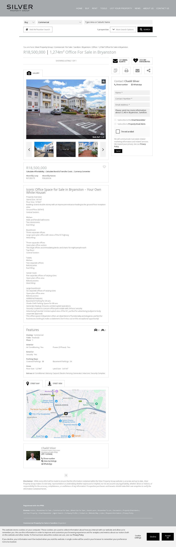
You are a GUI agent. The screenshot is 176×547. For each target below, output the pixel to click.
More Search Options (125, 29)
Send (118, 151)
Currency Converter (82, 171)
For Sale (68, 47)
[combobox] (118, 22)
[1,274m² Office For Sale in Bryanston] (66, 109)
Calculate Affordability (35, 171)
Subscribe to (131, 124)
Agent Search (58, 513)
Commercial (59, 47)
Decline (153, 536)
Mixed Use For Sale (78, 510)
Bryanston (86, 47)
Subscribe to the (131, 120)
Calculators (117, 510)
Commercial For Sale (61, 510)
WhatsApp (48, 464)
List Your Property (30, 513)
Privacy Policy (128, 513)
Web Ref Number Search (39, 29)
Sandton (77, 47)
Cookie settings (138, 536)
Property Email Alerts (136, 124)
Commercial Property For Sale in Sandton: (40, 523)
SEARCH (147, 29)
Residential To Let (104, 510)
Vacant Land (91, 510)
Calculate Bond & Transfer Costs (59, 171)
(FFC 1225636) (46, 454)
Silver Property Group (44, 47)
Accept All (167, 536)
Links (102, 513)
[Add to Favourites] (104, 166)
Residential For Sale (44, 510)
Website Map (93, 513)
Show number (49, 458)
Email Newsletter (138, 120)
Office (94, 47)
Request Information (113, 513)
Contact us (83, 513)
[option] (88, 149)
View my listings (50, 461)
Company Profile (71, 513)
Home (32, 510)
